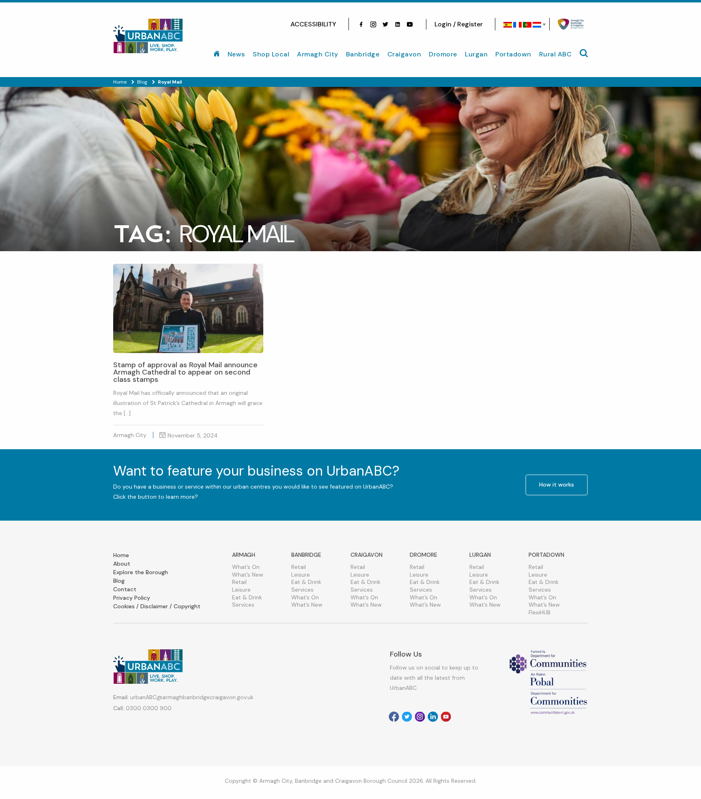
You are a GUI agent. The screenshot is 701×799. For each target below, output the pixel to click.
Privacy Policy (131, 597)
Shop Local (271, 54)
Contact (124, 589)
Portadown (513, 54)
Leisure (241, 589)
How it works (556, 484)
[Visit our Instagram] (373, 24)
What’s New (247, 574)
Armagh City (317, 54)
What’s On (246, 567)
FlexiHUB (539, 612)
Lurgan (476, 54)
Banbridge (363, 54)
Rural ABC (555, 54)
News (236, 54)
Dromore (443, 54)
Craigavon (404, 54)
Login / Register (458, 24)
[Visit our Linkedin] (433, 717)
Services (243, 604)
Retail (239, 582)
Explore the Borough (140, 572)
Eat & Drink (247, 597)
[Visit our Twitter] (385, 24)
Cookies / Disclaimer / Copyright (156, 606)
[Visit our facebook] (361, 24)
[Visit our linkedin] (398, 24)
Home (121, 555)
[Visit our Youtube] (410, 24)
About (121, 563)
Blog (119, 580)
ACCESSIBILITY (313, 24)
